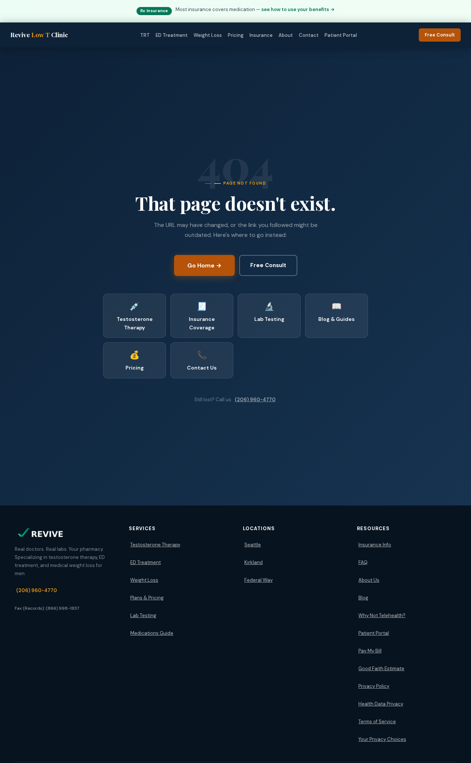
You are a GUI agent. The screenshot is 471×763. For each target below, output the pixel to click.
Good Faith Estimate (381, 668)
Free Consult (440, 35)
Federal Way (258, 580)
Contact (309, 35)
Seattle (252, 545)
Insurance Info (374, 545)
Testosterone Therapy (155, 545)
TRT (145, 35)
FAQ (363, 562)
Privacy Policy (373, 686)
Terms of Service (377, 721)
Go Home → (204, 265)
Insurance (261, 35)
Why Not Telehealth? (382, 615)
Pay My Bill (370, 651)
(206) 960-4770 (255, 399)
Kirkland (253, 562)
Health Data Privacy (380, 704)
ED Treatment (172, 35)
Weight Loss (208, 35)
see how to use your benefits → (297, 9)
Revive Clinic (39, 35)
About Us (368, 580)
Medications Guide (151, 633)
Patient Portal (341, 35)
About (286, 35)
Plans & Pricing (147, 598)
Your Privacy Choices (382, 739)
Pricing (236, 35)
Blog (363, 598)
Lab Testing (143, 615)
